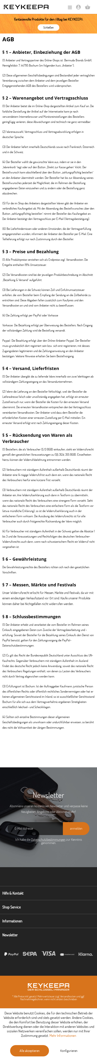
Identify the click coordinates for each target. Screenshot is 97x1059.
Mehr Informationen (62, 1035)
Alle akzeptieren (30, 1051)
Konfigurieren (68, 1051)
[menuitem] (70, 7)
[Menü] (70, 7)
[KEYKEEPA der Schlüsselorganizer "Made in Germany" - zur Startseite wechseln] (26, 7)
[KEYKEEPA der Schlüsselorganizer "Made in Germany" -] (48, 987)
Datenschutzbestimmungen (48, 839)
